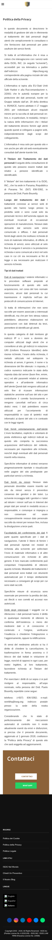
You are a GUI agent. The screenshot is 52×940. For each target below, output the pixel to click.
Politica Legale (9, 851)
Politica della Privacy (12, 845)
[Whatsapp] (42, 920)
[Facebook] (9, 920)
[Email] (36, 920)
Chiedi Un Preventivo (12, 873)
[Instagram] (16, 920)
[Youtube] (29, 920)
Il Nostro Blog (9, 879)
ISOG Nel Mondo (10, 867)
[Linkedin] (22, 920)
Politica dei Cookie (11, 838)
